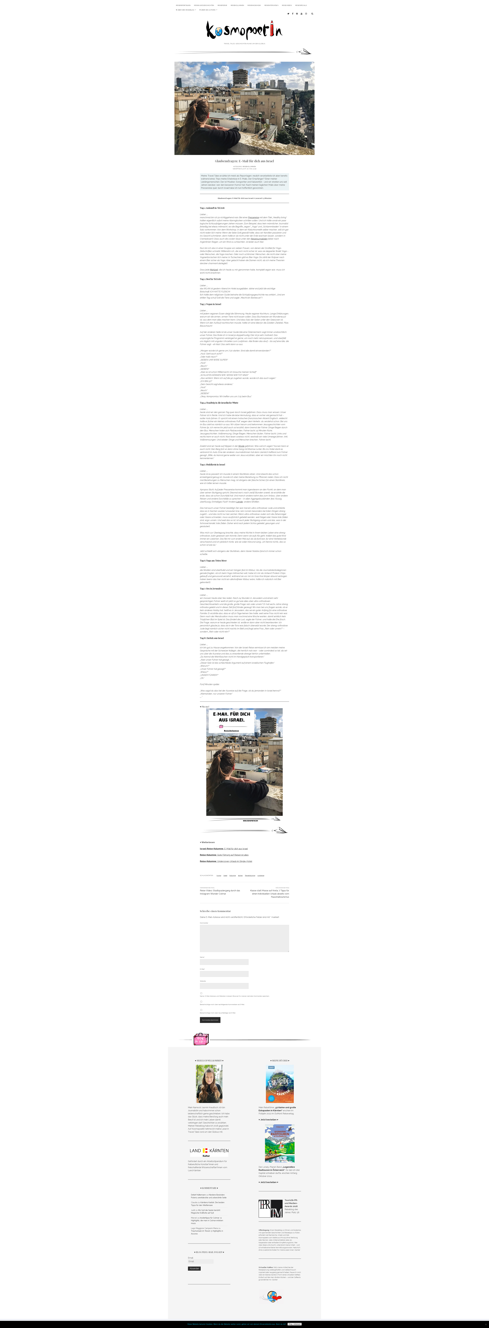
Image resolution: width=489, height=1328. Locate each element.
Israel (225, 875)
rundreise (260, 875)
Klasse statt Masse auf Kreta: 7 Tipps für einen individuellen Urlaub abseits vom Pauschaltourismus (269, 893)
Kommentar (204, 923)
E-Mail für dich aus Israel (236, 848)
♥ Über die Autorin (207, 10)
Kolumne (232, 875)
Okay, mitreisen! (295, 1324)
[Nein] (486, 1324)
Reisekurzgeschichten (204, 5)
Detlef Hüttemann (198, 1195)
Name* (202, 957)
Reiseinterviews (271, 5)
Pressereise (253, 217)
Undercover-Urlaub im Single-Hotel (234, 861)
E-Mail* (202, 969)
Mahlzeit (214, 269)
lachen (240, 875)
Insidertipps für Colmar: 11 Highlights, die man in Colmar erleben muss (207, 1220)
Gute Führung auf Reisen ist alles (233, 855)
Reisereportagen (183, 5)
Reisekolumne (250, 875)
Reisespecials (301, 5)
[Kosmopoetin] (244, 36)
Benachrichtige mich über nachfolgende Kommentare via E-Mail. (222, 1004)
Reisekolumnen (237, 5)
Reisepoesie (222, 5)
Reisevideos (287, 5)
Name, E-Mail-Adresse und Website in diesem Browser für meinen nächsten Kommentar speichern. (235, 996)
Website (203, 981)
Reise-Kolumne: (208, 855)
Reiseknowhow (254, 5)
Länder (239, 501)
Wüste (241, 446)
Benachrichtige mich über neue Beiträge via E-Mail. (218, 1013)
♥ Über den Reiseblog (185, 10)
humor (219, 875)
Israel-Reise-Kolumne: (212, 848)
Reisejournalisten (259, 239)
